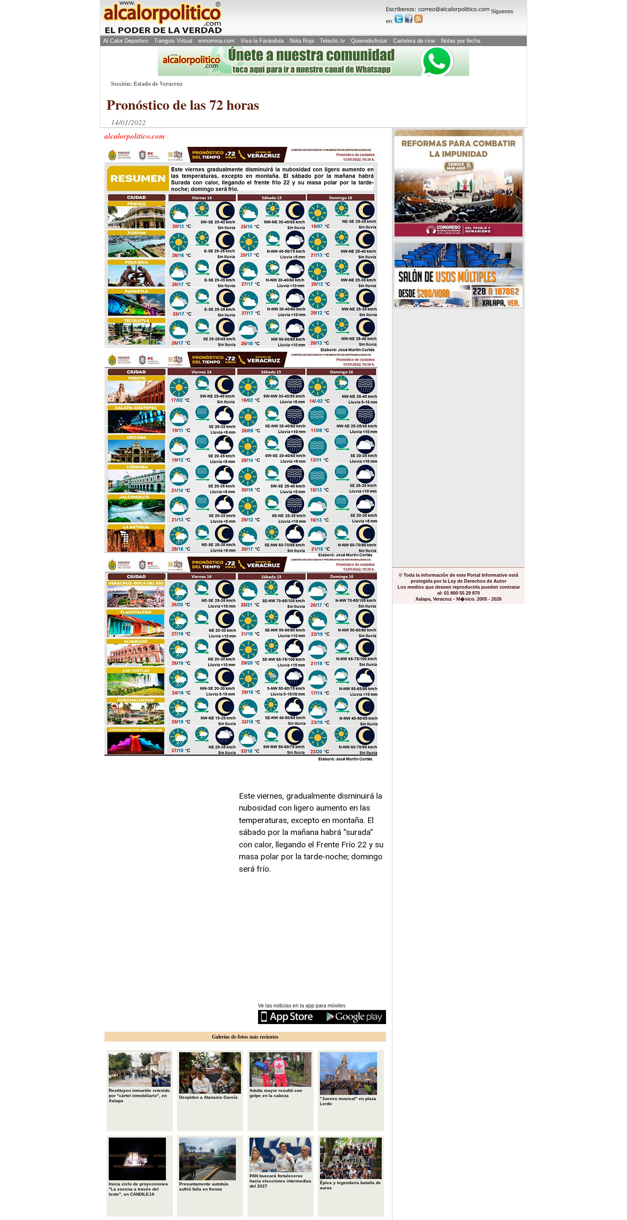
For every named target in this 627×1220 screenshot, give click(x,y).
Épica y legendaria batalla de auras (350, 1185)
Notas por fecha (460, 41)
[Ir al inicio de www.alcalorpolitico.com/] (162, 32)
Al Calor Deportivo (125, 41)
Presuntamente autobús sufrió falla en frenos (204, 1186)
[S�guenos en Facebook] (408, 19)
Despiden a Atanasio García (208, 1097)
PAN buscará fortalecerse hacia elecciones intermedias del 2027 (280, 1180)
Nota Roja (302, 41)
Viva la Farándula (262, 41)
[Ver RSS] (418, 19)
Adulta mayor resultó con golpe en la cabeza (276, 1093)
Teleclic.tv (332, 41)
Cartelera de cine (414, 41)
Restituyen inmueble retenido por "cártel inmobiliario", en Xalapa (139, 1095)
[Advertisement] (168, 819)
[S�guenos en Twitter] (399, 19)
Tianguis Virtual (173, 41)
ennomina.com (216, 41)
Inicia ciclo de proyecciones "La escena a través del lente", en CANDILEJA (138, 1189)
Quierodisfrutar (369, 41)
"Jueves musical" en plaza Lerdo (348, 1101)
